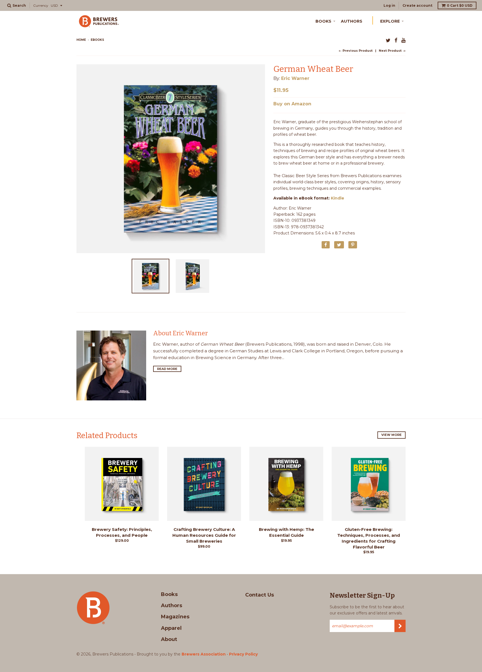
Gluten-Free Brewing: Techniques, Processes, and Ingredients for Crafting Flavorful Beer (368, 538)
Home (81, 40)
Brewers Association (204, 654)
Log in (389, 5)
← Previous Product (356, 51)
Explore (390, 21)
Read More (167, 369)
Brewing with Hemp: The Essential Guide (286, 532)
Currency (40, 5)
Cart (460, 5)
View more (391, 435)
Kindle (337, 198)
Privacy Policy (243, 654)
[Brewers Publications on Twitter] (388, 40)
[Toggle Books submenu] (335, 20)
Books (323, 21)
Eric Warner (295, 78)
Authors (351, 21)
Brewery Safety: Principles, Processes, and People (122, 532)
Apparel (171, 628)
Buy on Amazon (292, 103)
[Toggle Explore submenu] (404, 20)
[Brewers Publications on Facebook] (395, 40)
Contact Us (259, 595)
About (169, 639)
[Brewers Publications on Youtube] (403, 40)
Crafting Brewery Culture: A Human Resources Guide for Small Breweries (204, 535)
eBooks (97, 40)
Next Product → (392, 51)
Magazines (175, 617)
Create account (417, 5)
